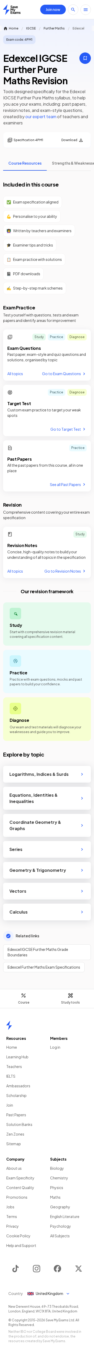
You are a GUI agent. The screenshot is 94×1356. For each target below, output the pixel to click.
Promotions (16, 1197)
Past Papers (16, 1114)
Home (13, 28)
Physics (56, 1187)
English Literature (64, 1216)
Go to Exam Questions (61, 373)
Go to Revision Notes (62, 571)
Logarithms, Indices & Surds (39, 774)
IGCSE (31, 28)
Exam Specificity (20, 1177)
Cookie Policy (18, 1235)
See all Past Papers (65, 484)
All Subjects (60, 1235)
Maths (55, 1197)
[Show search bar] (73, 9)
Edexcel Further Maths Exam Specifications (44, 967)
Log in (55, 1047)
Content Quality (20, 1187)
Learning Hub (17, 1056)
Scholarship (16, 1095)
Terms (11, 1216)
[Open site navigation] (85, 9)
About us (14, 1168)
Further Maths (54, 28)
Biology (57, 1168)
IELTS (10, 1076)
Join (9, 1105)
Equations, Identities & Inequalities (33, 798)
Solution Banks (19, 1124)
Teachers (14, 1066)
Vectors (17, 891)
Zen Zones (15, 1134)
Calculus (18, 912)
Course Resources (25, 163)
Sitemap (13, 1143)
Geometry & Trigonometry (37, 870)
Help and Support (21, 1245)
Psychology (60, 1226)
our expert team (40, 116)
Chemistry (59, 1177)
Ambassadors (18, 1085)
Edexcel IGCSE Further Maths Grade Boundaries (38, 952)
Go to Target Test (65, 429)
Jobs (10, 1206)
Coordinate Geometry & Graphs (35, 825)
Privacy (12, 1226)
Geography (60, 1206)
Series (15, 849)
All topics (15, 373)
